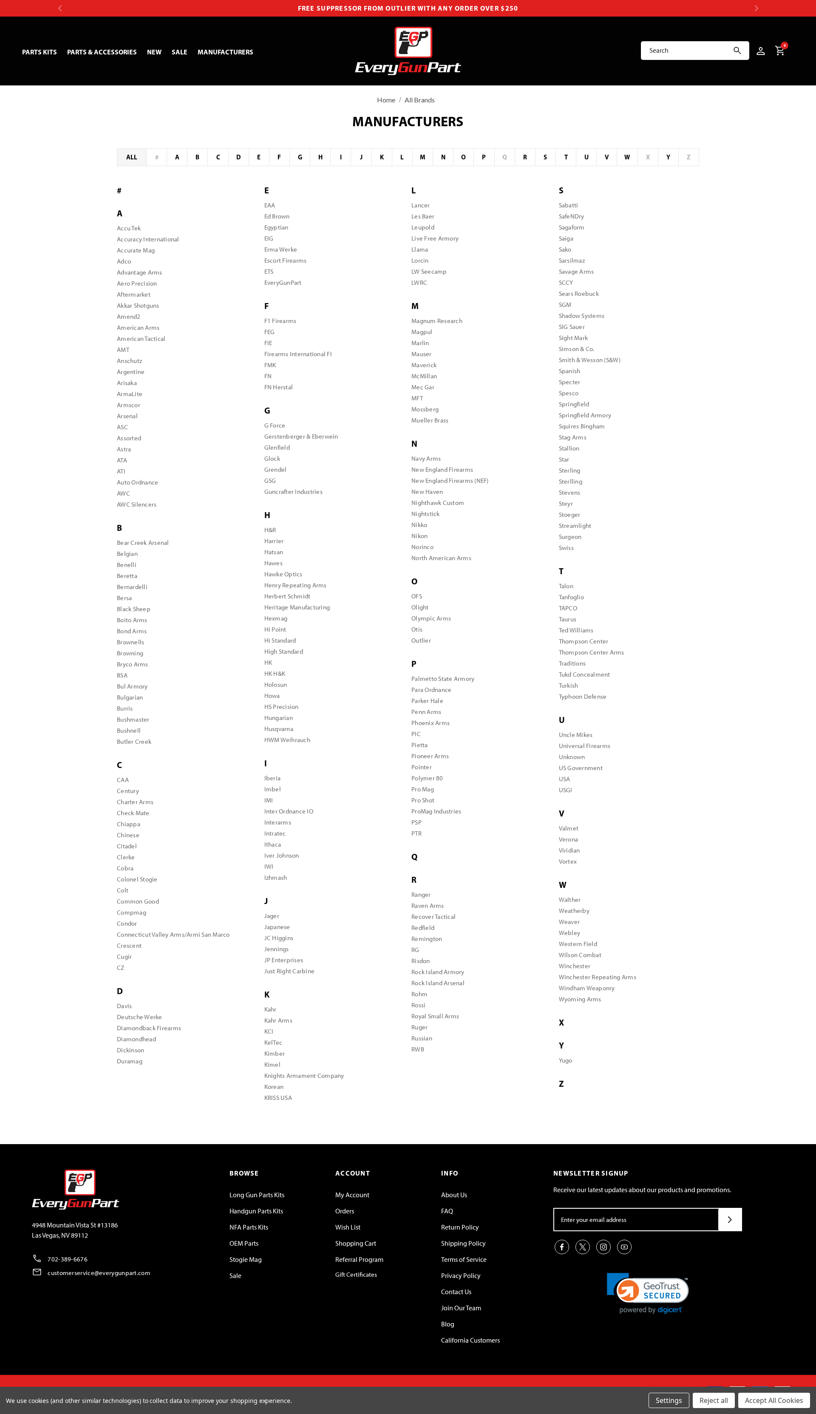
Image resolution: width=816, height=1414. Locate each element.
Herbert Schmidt (287, 596)
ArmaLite (129, 394)
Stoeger (570, 515)
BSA (122, 675)
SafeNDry (571, 216)
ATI (121, 471)
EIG (269, 238)
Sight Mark (573, 338)
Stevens (570, 492)
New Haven (427, 492)
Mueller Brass (429, 420)
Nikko (419, 525)
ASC (122, 427)
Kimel (272, 1064)
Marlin (420, 343)
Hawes (273, 563)
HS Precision (281, 707)
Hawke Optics (283, 574)
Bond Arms (132, 631)
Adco (124, 261)
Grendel (275, 469)
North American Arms (441, 558)
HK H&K (275, 673)
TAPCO (568, 608)
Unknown (572, 757)
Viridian (569, 850)
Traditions (572, 663)
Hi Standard (280, 640)
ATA (122, 460)
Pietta (419, 745)
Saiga (566, 238)
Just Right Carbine (289, 971)
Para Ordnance (431, 690)
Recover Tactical (433, 917)
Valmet (569, 828)
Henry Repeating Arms (295, 585)
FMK (270, 365)
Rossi (418, 1005)
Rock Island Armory (438, 972)
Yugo (565, 1060)
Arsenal (127, 416)
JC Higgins (279, 938)
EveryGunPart (283, 282)
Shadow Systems (582, 316)
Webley (570, 933)
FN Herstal (278, 387)
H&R (270, 530)
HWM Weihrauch (287, 740)
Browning (130, 653)
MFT (417, 398)
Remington (426, 939)
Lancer (420, 205)
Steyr (566, 503)
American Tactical (141, 339)
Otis (416, 629)
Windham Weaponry (587, 988)
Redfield (422, 928)
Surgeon (570, 537)
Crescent (129, 945)
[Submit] (730, 1219)
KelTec (273, 1042)
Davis (124, 1006)
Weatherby (574, 911)
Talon (566, 586)
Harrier (274, 541)
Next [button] (756, 8)
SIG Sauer (572, 327)
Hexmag (276, 618)
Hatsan (273, 552)
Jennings (276, 949)
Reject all (714, 1400)
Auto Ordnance (137, 482)
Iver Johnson (281, 855)
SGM (565, 305)
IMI (268, 800)
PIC (416, 734)
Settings (669, 1400)
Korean (274, 1087)
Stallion (569, 448)
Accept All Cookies (774, 1400)
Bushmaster (133, 719)
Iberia (272, 778)
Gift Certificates (356, 1274)
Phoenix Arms (430, 723)
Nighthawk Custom (437, 503)
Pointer (421, 767)
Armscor (128, 405)
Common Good (138, 901)
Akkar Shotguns (138, 305)
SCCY (566, 282)
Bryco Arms (132, 664)
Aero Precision (137, 283)
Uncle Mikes (576, 735)
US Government (581, 768)
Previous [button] (59, 8)
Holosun (275, 685)
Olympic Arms (431, 618)
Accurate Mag (136, 250)
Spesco (569, 393)
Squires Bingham (582, 426)
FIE (268, 343)
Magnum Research (436, 321)
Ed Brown (277, 216)
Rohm (419, 994)
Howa (272, 696)
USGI (565, 790)
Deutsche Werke (139, 1017)
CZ (121, 968)
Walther (570, 900)
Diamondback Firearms (149, 1028)
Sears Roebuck (579, 294)
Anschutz (129, 361)
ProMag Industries (436, 811)
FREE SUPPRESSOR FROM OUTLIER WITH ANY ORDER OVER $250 (408, 8)
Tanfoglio (571, 597)
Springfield (574, 404)
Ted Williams (576, 630)
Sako (565, 249)
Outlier (421, 640)
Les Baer (422, 216)
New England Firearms (442, 469)
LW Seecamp (429, 271)
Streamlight (575, 526)
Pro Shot (422, 800)
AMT (123, 350)
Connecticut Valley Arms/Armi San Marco (173, 934)
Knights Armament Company (304, 1076)
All (131, 157)
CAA (123, 780)
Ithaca (272, 844)
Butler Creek (134, 741)
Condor (127, 923)
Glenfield (277, 447)
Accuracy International (148, 239)
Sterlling (570, 481)
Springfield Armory (585, 415)
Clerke (126, 857)
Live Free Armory (435, 238)
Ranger (421, 894)
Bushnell (129, 730)
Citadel (127, 846)
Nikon (419, 536)
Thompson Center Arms (591, 652)
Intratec (275, 833)
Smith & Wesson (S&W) (590, 360)
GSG (270, 481)
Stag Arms (572, 437)
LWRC (419, 282)
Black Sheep (133, 609)
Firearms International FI (298, 354)
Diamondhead (136, 1039)
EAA (269, 205)
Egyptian (276, 227)
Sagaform (572, 227)
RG (415, 950)
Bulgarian (130, 697)
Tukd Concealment (584, 674)
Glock (272, 458)
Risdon (420, 961)
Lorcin (420, 260)
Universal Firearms (585, 746)
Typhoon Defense (583, 696)
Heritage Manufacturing (297, 607)
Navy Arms (426, 458)
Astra (124, 449)
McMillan (424, 376)
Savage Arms (576, 271)
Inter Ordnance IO (288, 811)
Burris (125, 708)
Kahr (270, 1009)
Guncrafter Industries (293, 492)
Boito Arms (132, 620)
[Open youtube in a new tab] (624, 1247)
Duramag (129, 1061)
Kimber (274, 1053)
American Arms (138, 328)
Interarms (277, 822)
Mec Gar (422, 387)
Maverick (423, 365)
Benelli (126, 565)
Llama (419, 249)
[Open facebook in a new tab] (562, 1247)
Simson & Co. (577, 349)
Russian (421, 1038)
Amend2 (129, 316)
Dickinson (130, 1050)
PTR (416, 833)
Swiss (566, 548)
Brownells (130, 642)
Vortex (568, 861)
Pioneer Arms (430, 756)
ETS (269, 271)
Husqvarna (278, 729)
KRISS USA (278, 1098)
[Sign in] (759, 50)
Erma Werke (281, 249)
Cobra (125, 868)
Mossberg (425, 409)
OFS (416, 596)
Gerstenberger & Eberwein (301, 436)
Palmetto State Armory (442, 679)
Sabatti (568, 205)
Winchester (575, 966)
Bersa (124, 598)
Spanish (570, 371)
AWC (123, 493)
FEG (269, 332)
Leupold (422, 227)
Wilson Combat (580, 955)
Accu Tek (129, 228)
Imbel (272, 789)
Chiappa (128, 824)
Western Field (578, 944)
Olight (420, 607)
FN (268, 376)
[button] (648, 1293)
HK (268, 662)
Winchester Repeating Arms (597, 977)
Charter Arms (135, 802)
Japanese (277, 927)
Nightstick (425, 514)
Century (128, 791)
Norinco (422, 547)
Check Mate (133, 813)
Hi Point (275, 629)
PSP (416, 822)
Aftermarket (133, 294)
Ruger (419, 1027)
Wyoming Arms (580, 999)
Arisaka (127, 383)
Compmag (131, 912)
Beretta (127, 576)
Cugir (124, 957)
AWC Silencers (136, 504)
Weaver (569, 922)
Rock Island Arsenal (438, 983)
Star (564, 459)
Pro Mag (422, 789)
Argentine (130, 372)
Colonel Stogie (137, 879)
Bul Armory (132, 686)
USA (564, 779)
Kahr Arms (278, 1020)
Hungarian (278, 718)
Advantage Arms (139, 272)
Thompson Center (584, 641)
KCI (269, 1031)
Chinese (128, 835)
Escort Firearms (285, 260)
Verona (568, 839)
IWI (269, 866)
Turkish (568, 685)
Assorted (129, 438)
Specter (570, 382)
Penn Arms (426, 712)
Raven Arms (427, 906)
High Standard (283, 651)
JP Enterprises (283, 960)
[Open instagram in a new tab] (603, 1247)
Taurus (568, 619)
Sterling (570, 470)
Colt (122, 890)
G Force (275, 425)
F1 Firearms (280, 321)
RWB (417, 1049)
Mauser (421, 354)
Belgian (127, 554)
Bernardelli (132, 587)
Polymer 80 (427, 778)
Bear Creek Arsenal (143, 543)
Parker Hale (427, 701)
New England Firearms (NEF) (450, 481)
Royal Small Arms (435, 1016)
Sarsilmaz (572, 260)
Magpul (422, 332)
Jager (271, 916)
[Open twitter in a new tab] (582, 1247)
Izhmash (275, 877)
